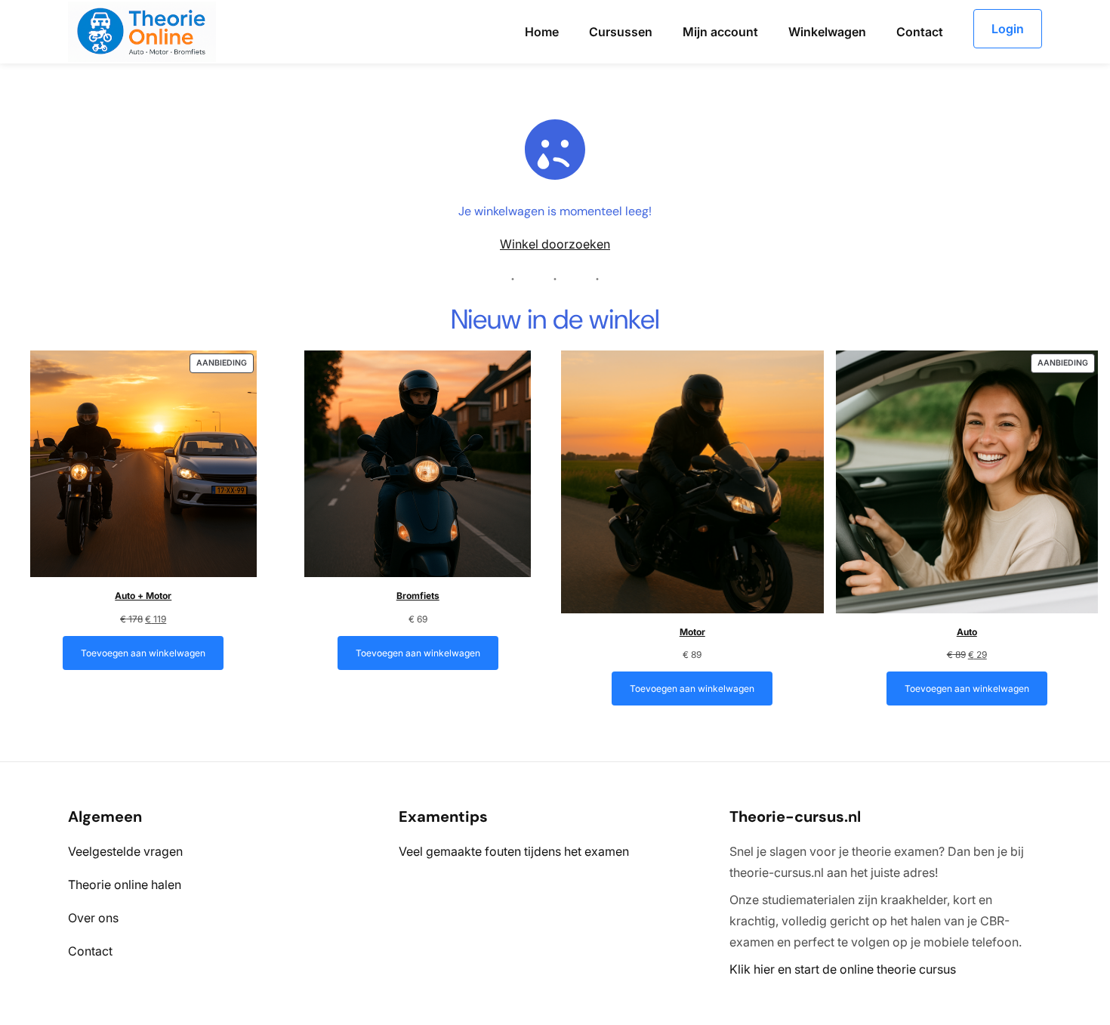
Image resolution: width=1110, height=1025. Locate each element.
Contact (90, 951)
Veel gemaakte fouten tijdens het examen (514, 851)
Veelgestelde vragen (125, 851)
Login (1007, 28)
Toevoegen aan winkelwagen (143, 653)
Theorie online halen (124, 884)
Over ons (93, 917)
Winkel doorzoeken (555, 244)
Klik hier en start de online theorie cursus (842, 969)
